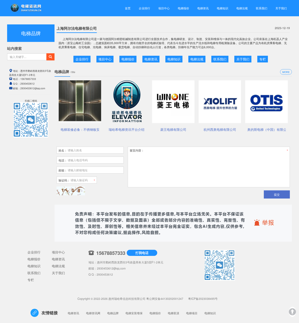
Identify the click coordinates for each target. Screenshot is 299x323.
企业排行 (144, 8)
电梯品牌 (113, 313)
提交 (277, 194)
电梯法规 (242, 8)
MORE (286, 72)
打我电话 (141, 252)
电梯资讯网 (93, 313)
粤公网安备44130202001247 (164, 299)
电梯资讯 (203, 8)
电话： (63, 160)
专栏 (262, 59)
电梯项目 (192, 313)
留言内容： (137, 150)
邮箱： (63, 170)
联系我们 (261, 8)
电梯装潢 (173, 313)
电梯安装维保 (134, 313)
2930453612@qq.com (111, 268)
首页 (128, 8)
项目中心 (164, 8)
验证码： (64, 180)
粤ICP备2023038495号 (203, 299)
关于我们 (281, 8)
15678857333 (28, 79)
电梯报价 (183, 8)
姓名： (63, 150)
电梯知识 (222, 8)
